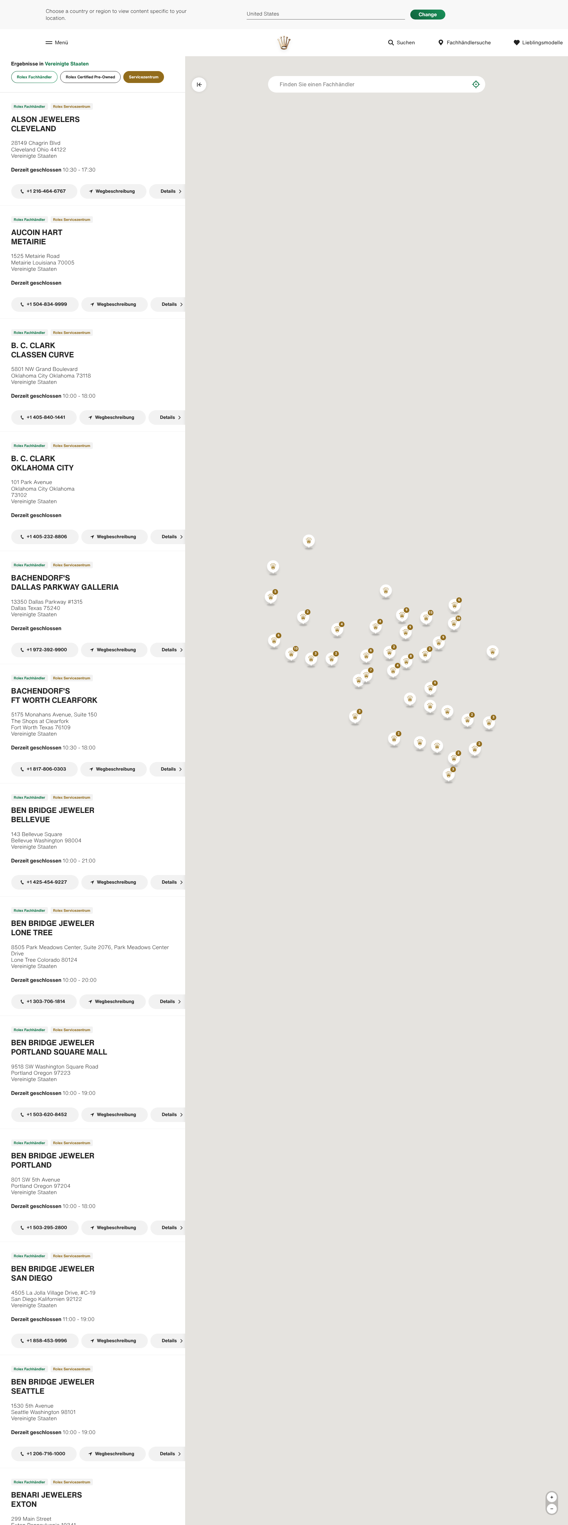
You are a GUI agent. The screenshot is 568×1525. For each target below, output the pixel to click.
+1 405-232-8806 (47, 536)
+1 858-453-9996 (47, 1340)
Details (168, 191)
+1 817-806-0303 (46, 769)
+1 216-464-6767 (46, 191)
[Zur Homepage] (284, 42)
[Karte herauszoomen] (552, 1509)
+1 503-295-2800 (47, 1227)
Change (428, 14)
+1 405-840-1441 (46, 417)
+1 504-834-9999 (47, 304)
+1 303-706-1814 (46, 1001)
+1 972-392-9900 (47, 649)
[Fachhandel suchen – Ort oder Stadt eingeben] (459, 84)
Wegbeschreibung (115, 191)
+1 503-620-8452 (47, 1114)
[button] (426, 619)
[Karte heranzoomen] (552, 1497)
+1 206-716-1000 (46, 1453)
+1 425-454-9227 (47, 882)
